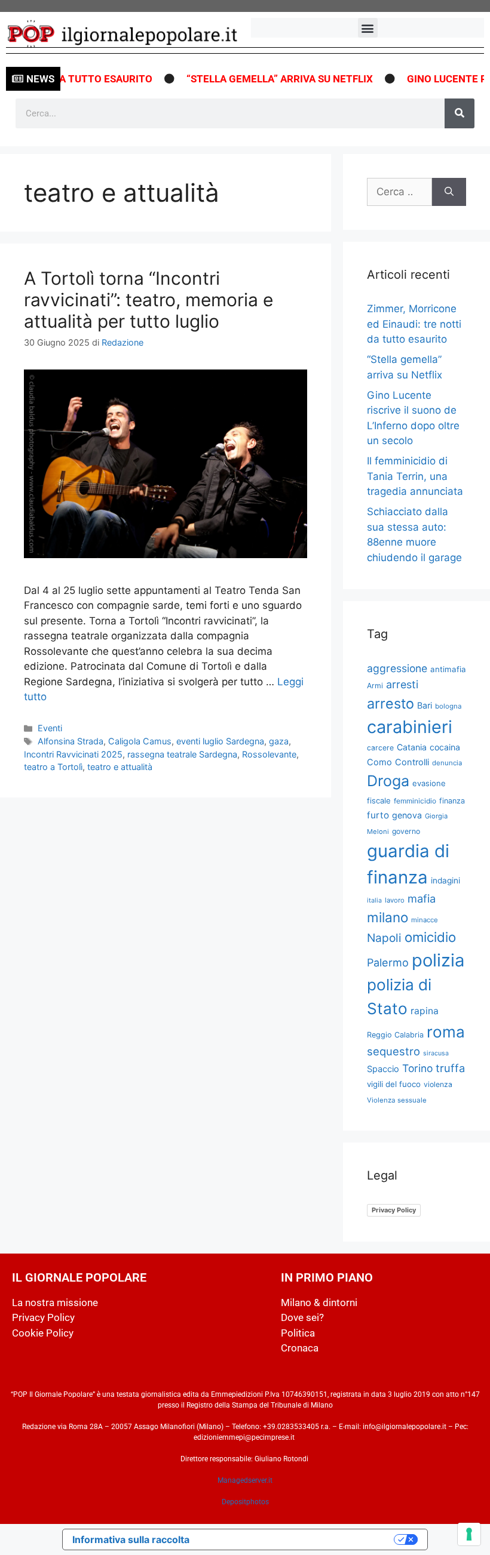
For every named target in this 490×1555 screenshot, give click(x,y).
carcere (380, 747)
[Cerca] (459, 113)
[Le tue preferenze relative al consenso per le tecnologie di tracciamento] (469, 1534)
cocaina (445, 747)
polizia (438, 960)
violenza (438, 1084)
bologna (448, 706)
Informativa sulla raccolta (130, 1539)
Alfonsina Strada (70, 741)
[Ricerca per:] (399, 192)
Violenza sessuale (397, 1100)
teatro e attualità (119, 767)
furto (378, 815)
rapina (425, 1011)
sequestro (393, 1051)
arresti (402, 684)
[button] (368, 28)
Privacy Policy (394, 1210)
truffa (450, 1067)
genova (407, 815)
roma (446, 1032)
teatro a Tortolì (53, 767)
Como (379, 762)
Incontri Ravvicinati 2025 (73, 754)
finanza (452, 800)
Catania (412, 747)
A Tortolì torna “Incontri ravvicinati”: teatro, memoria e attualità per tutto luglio (148, 299)
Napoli (384, 938)
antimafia (448, 669)
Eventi (50, 728)
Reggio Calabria (395, 1034)
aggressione (397, 668)
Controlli (412, 762)
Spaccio (383, 1069)
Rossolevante (269, 754)
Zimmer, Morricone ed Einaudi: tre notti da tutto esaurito (414, 324)
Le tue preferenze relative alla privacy (297, 1539)
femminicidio (415, 800)
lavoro (395, 900)
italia (374, 900)
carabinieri (409, 726)
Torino (417, 1068)
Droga (388, 781)
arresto (390, 703)
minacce (424, 920)
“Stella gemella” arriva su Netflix (267, 79)
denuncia (447, 763)
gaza (279, 741)
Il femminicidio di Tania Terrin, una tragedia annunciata (415, 476)
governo (406, 831)
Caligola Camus (140, 741)
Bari (424, 705)
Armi (375, 685)
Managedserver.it (245, 1480)
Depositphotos (245, 1502)
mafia (422, 898)
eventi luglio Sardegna (220, 741)
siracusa (436, 1053)
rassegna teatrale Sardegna (182, 754)
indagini (445, 880)
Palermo (388, 962)
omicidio (430, 937)
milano (387, 917)
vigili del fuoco (394, 1084)
